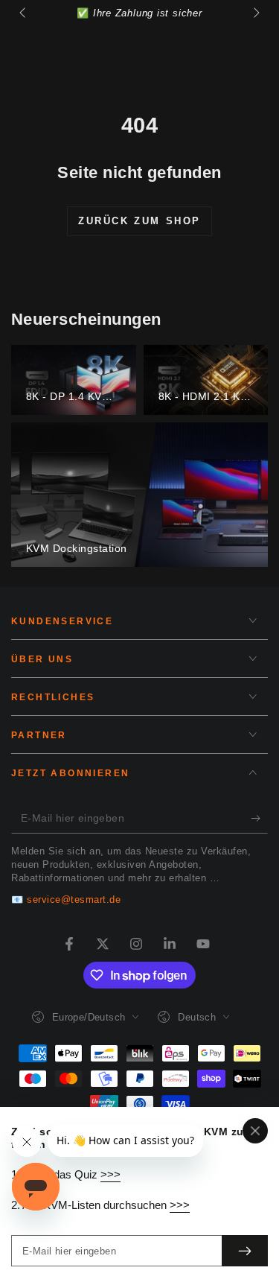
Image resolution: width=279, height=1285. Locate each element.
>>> (110, 1174)
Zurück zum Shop (139, 220)
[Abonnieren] (259, 818)
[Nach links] (23, 13)
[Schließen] (255, 1130)
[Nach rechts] (255, 13)
